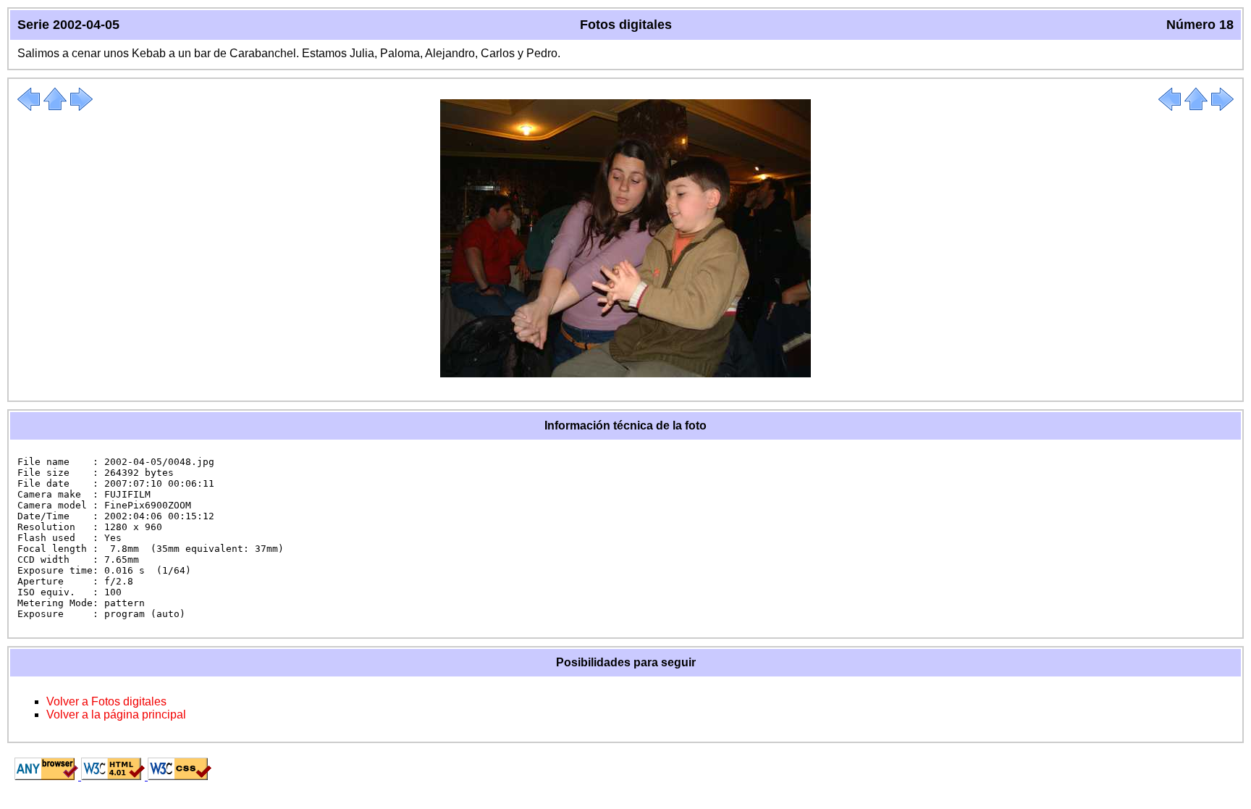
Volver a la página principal (116, 714)
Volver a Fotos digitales (106, 701)
